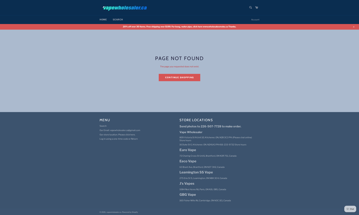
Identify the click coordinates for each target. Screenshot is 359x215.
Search (118, 19)
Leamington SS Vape (196, 172)
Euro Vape (188, 150)
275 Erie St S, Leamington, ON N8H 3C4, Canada (203, 178)
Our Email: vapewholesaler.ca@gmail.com (120, 130)
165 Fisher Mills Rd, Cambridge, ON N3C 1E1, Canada (205, 200)
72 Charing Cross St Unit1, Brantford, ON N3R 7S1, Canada (208, 156)
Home (103, 19)
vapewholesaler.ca (113, 212)
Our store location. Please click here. (117, 134)
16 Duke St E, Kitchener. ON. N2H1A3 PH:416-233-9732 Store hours (213, 144)
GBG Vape (188, 195)
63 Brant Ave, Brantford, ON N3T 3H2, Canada (202, 167)
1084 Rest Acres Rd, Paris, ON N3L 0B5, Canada (203, 189)
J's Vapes (187, 183)
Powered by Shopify (130, 212)
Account (255, 19)
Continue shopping (179, 77)
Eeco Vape (188, 161)
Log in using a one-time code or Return (119, 139)
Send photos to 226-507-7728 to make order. (210, 126)
